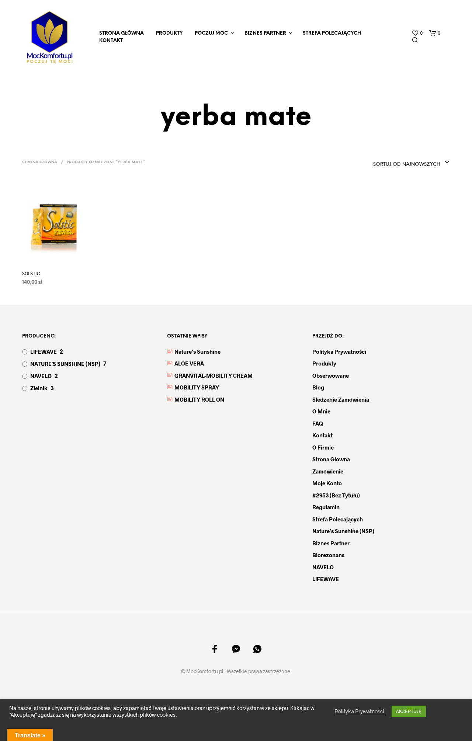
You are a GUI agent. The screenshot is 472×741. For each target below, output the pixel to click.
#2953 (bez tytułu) (336, 495)
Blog (318, 387)
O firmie (323, 447)
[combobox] (411, 162)
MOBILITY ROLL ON (199, 399)
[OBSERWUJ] (60, 258)
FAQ (317, 423)
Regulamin (326, 507)
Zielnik (39, 388)
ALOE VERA (189, 363)
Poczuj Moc (211, 33)
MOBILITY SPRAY (196, 387)
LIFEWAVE (43, 351)
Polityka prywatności (339, 351)
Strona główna (39, 162)
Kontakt (111, 40)
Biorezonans (328, 555)
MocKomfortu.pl (204, 671)
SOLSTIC (31, 273)
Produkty (169, 33)
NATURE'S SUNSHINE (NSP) (65, 363)
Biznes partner (265, 33)
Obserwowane (330, 375)
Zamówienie (327, 471)
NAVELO (41, 376)
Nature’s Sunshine (197, 351)
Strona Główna (121, 33)
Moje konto (327, 483)
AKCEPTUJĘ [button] (408, 711)
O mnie (321, 411)
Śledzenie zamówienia (340, 399)
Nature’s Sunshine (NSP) (343, 531)
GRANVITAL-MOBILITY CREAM (213, 375)
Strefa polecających (332, 33)
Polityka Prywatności (359, 711)
